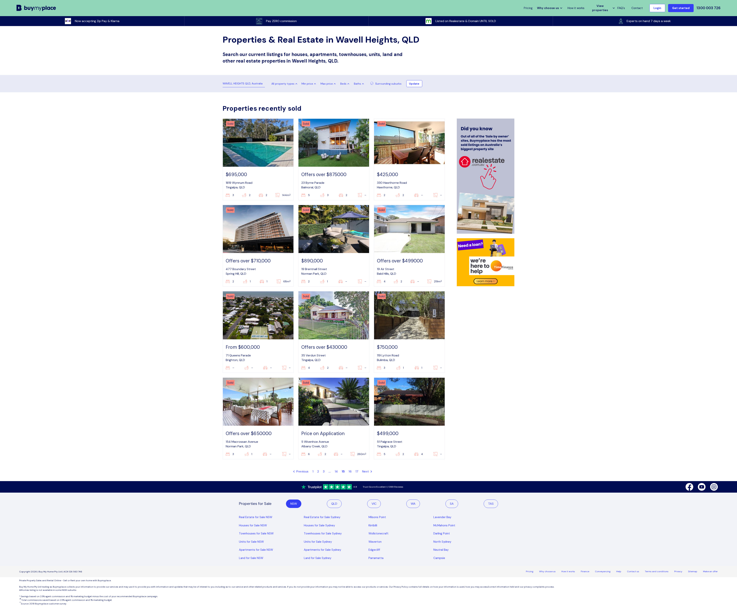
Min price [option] (307, 83)
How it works (576, 8)
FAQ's (621, 8)
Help (618, 571)
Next (366, 471)
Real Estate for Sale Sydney (322, 517)
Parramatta (375, 558)
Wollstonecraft (378, 533)
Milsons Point (377, 517)
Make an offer (710, 571)
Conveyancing (603, 571)
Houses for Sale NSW (253, 525)
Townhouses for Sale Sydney (323, 533)
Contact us (633, 571)
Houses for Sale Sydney (319, 525)
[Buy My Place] (36, 8)
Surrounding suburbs (388, 83)
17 (356, 471)
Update (414, 83)
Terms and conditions (656, 571)
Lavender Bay (442, 517)
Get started (681, 8)
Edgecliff (374, 550)
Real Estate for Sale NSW (255, 517)
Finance (585, 571)
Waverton (375, 542)
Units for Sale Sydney (318, 542)
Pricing (529, 571)
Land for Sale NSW (251, 558)
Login (657, 8)
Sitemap (692, 571)
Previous (302, 471)
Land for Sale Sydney (317, 558)
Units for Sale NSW (251, 542)
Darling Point (441, 533)
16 (350, 471)
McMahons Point (444, 525)
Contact (637, 8)
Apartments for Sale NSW (256, 550)
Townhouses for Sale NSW (256, 533)
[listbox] (310, 83)
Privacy (678, 571)
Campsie (439, 558)
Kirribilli (372, 525)
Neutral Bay (441, 550)
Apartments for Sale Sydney (322, 550)
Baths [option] (357, 83)
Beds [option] (343, 83)
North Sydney (442, 542)
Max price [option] (327, 83)
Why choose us (547, 571)
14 (336, 471)
